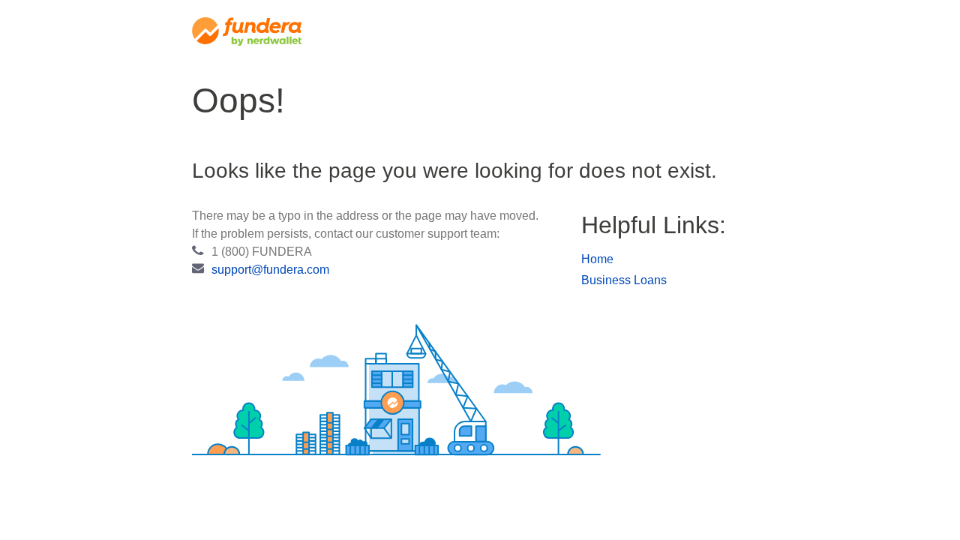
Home (597, 259)
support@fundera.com (270, 269)
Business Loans (624, 280)
